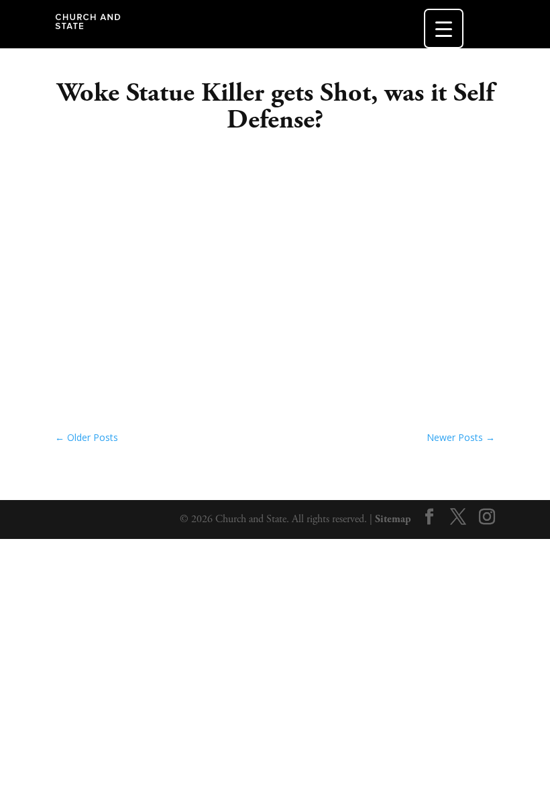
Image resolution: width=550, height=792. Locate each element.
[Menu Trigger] (443, 28)
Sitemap (393, 519)
